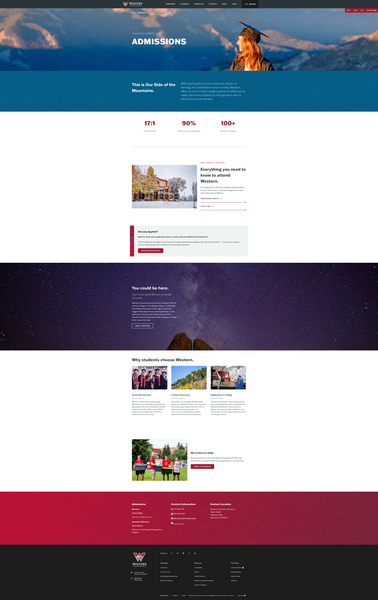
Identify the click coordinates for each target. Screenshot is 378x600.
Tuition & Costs (165, 572)
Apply (348, 10)
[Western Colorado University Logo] (132, 4)
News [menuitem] (234, 4)
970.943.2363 (179, 513)
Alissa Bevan (137, 525)
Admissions (142, 12)
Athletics (234, 580)
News (184, 595)
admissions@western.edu (184, 518)
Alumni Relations (236, 572)
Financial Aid (164, 595)
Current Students (236, 567)
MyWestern (371, 10)
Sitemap (231, 595)
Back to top (241, 595)
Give (362, 10)
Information (235, 563)
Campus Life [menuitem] (199, 4)
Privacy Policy (224, 595)
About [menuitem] (224, 4)
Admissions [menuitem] (170, 4)
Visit (355, 10)
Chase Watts (137, 513)
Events (175, 595)
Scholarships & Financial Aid (168, 576)
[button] (250, 4)
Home (134, 12)
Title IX (196, 572)
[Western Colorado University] (139, 566)
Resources (197, 563)
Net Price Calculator (166, 580)
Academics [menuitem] (184, 4)
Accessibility (198, 567)
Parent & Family (235, 576)
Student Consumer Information (204, 580)
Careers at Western (200, 585)
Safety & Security (199, 576)
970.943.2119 (178, 509)
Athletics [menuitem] (213, 4)
